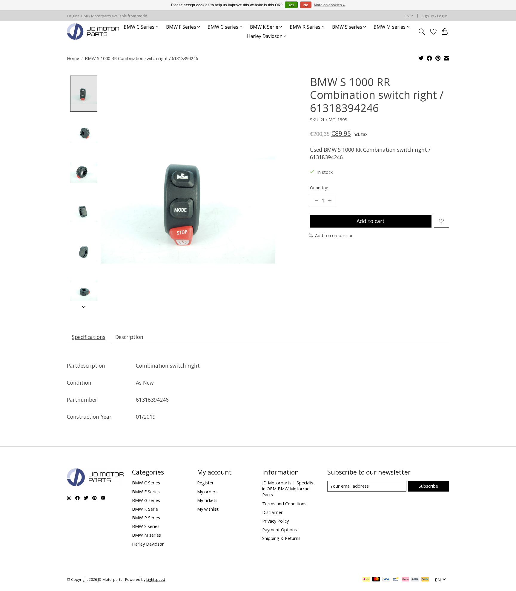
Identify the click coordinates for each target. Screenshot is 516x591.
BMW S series (145, 526)
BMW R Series (146, 518)
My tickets (207, 500)
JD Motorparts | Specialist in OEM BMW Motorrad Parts (288, 489)
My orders (207, 492)
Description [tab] (129, 336)
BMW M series (146, 535)
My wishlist (208, 509)
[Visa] (386, 580)
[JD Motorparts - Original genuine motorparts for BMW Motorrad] (93, 31)
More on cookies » (329, 5)
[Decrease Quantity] (316, 200)
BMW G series (146, 500)
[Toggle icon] (421, 31)
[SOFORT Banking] (405, 580)
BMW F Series (146, 492)
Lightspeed (155, 579)
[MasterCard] (376, 580)
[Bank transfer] (415, 580)
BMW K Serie (145, 509)
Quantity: (319, 188)
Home (73, 58)
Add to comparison (334, 235)
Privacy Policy (275, 521)
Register (205, 483)
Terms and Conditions (284, 503)
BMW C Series (146, 483)
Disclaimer (272, 512)
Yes (291, 5)
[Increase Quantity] (329, 200)
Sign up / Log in (434, 16)
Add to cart (371, 221)
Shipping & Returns (281, 538)
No (305, 5)
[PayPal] (425, 580)
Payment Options (279, 529)
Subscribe (428, 486)
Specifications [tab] (88, 336)
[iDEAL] (366, 580)
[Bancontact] (396, 580)
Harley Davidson (148, 544)
